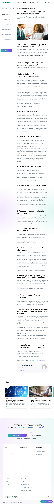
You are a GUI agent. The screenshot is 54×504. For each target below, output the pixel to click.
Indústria (23, 467)
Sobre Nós (8, 478)
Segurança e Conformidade (11, 472)
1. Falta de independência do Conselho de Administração (6, 19)
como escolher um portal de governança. (38, 360)
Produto (18, 2)
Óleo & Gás (23, 461)
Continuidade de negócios (26, 487)
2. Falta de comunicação (5, 21)
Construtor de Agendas (10, 453)
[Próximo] (50, 412)
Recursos (31, 2)
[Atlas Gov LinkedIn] (48, 496)
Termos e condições (25, 484)
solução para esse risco (33, 256)
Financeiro (23, 450)
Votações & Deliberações (11, 458)
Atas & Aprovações (9, 461)
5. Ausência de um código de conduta (6, 29)
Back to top (53, 20)
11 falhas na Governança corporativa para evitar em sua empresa (24, 8)
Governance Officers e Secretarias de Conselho (41, 451)
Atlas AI (7, 450)
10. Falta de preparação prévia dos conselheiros (6, 42)
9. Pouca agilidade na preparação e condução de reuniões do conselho (6, 39)
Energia (22, 456)
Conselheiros (39, 454)
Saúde (22, 453)
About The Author (21, 370)
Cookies (22, 481)
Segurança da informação (26, 490)
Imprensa (7, 484)
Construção (23, 458)
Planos (37, 2)
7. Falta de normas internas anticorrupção (6, 34)
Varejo (22, 464)
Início (3, 8)
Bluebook (8, 456)
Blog (10, 8)
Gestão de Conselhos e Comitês (10, 465)
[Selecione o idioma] (46, 2)
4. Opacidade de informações (6, 26)
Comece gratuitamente (17, 435)
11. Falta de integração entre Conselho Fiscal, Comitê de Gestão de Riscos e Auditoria (6, 44)
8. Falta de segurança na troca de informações (6, 37)
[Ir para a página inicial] (6, 2)
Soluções (24, 2)
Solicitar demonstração (36, 435)
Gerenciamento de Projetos (11, 469)
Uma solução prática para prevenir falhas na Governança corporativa (6, 47)
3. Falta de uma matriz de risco (6, 24)
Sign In (6, 50)
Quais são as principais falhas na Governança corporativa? (6, 16)
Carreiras (7, 481)
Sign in (49, 2)
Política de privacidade (25, 478)
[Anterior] (48, 412)
